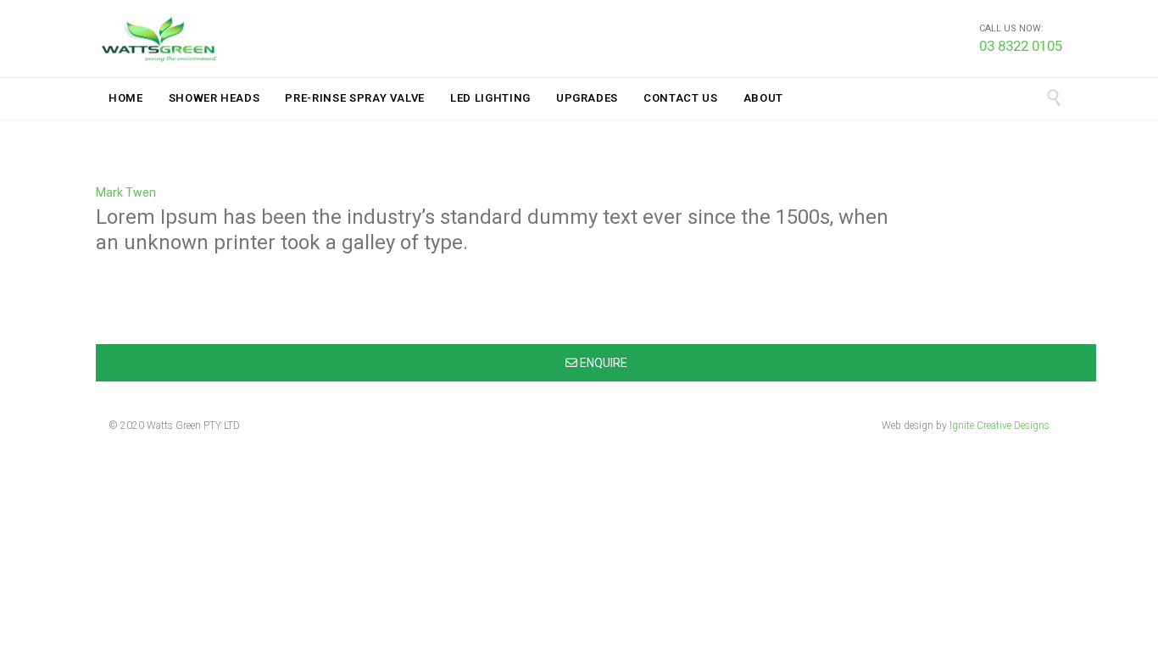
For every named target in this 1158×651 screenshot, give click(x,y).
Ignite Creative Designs (999, 425)
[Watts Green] (159, 39)
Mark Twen (126, 192)
